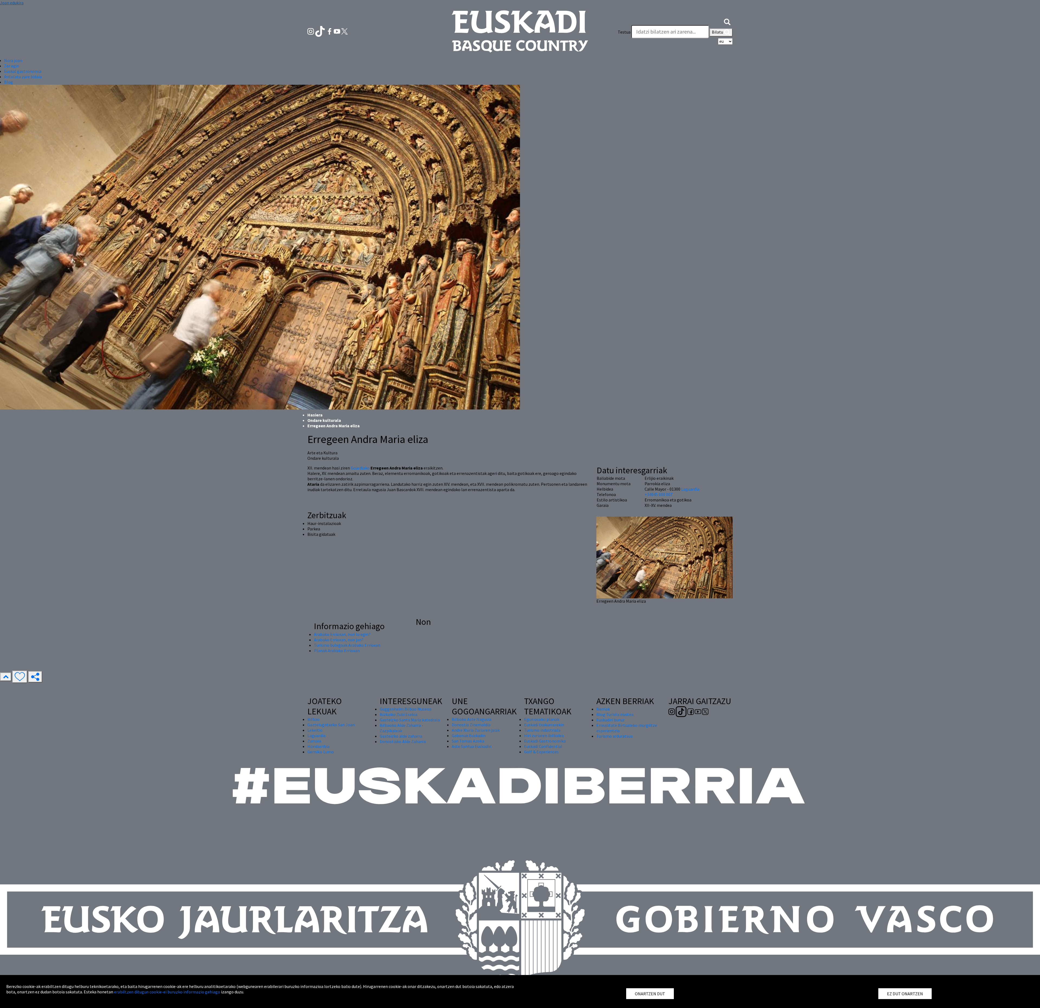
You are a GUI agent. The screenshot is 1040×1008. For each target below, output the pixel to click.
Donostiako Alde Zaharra (403, 741)
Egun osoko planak (541, 719)
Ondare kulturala (324, 420)
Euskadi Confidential (543, 746)
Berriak (603, 709)
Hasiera (315, 415)
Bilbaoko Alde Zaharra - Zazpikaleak (401, 728)
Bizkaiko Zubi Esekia (398, 714)
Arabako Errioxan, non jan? (338, 639)
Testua (624, 32)
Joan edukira (12, 2)
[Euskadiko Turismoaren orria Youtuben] (337, 31)
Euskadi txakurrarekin (544, 724)
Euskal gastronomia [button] (22, 71)
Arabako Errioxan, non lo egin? (342, 634)
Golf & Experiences (541, 751)
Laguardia (690, 489)
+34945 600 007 (658, 494)
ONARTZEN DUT (650, 993)
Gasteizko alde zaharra (401, 736)
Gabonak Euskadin (469, 735)
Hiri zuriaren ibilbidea (544, 735)
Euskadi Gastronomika (545, 741)
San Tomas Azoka (468, 741)
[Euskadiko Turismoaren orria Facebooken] (330, 31)
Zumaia (314, 741)
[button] (727, 21)
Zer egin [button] (11, 65)
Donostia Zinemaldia (471, 724)
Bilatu (718, 32)
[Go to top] (5, 676)
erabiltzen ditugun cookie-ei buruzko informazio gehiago (167, 991)
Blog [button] (8, 82)
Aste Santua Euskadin (471, 746)
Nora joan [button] (13, 60)
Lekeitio (315, 730)
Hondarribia (318, 746)
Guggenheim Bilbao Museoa (405, 709)
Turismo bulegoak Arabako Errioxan (347, 645)
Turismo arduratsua (614, 736)
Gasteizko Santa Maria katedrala (410, 720)
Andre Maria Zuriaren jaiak (476, 730)
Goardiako (360, 468)
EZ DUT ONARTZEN (905, 993)
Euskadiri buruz (610, 720)
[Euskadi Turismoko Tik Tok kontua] (320, 31)
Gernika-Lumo (320, 751)
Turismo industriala (542, 730)
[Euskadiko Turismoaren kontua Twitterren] (344, 31)
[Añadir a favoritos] (19, 677)
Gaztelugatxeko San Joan (331, 724)
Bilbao (313, 719)
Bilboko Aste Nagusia (471, 719)
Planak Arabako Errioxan (337, 650)
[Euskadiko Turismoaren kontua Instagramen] (311, 31)
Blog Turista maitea (614, 714)
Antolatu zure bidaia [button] (23, 76)
